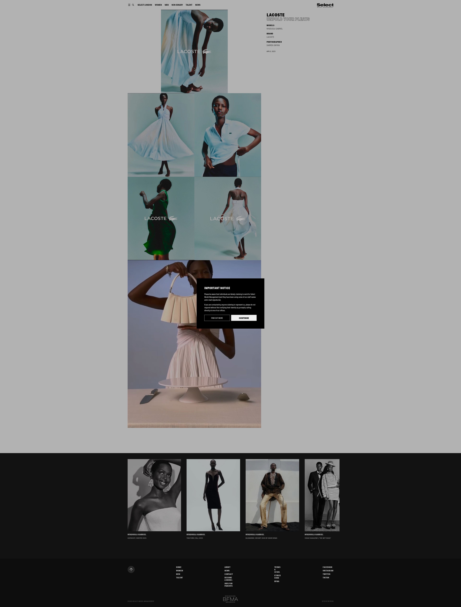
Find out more (217, 318)
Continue (244, 318)
